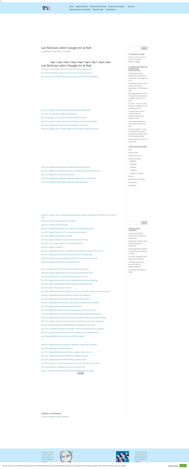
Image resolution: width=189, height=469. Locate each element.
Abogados (133, 161)
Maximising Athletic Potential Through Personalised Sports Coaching (137, 96)
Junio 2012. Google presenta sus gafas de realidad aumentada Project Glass (65, 167)
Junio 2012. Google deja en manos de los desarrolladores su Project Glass (65, 125)
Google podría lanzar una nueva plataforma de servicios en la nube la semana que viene (69, 258)
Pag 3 (66, 62)
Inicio (71, 7)
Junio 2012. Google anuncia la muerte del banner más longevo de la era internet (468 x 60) (70, 332)
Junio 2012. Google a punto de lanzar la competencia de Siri (60, 262)
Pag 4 (73, 62)
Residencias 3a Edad (136, 173)
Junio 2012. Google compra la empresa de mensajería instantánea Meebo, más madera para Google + (74, 317)
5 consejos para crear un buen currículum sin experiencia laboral (136, 113)
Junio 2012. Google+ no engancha (52, 247)
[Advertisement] (94, 26)
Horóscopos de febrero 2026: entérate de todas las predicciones (137, 85)
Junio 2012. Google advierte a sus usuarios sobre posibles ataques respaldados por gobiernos (71, 314)
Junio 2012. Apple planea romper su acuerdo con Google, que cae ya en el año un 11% (68, 310)
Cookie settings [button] (173, 466)
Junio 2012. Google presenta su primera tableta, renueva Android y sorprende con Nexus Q (70, 129)
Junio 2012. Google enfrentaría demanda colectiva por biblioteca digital (63, 359)
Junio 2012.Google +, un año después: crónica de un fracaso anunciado (64, 118)
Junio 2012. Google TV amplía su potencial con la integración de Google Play (65, 110)
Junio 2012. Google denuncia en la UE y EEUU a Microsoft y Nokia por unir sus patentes (69, 345)
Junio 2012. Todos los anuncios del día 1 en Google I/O (58, 221)
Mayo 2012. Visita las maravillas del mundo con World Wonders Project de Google (67, 371)
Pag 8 (101, 62)
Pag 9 (108, 62)
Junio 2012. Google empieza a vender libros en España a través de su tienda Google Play (69, 280)
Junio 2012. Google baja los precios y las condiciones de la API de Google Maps (66, 254)
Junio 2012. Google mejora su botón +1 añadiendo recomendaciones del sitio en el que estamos (72, 251)
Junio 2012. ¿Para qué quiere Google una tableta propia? (59, 114)
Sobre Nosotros (82, 7)
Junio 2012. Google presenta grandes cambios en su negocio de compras (64, 356)
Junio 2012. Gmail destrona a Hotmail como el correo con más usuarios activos (66, 73)
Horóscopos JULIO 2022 (136, 139)
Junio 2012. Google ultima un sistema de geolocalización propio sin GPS (64, 276)
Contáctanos (110, 10)
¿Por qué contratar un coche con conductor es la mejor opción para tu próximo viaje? (137, 131)
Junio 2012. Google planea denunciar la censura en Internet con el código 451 (66, 295)
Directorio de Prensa (98, 7)
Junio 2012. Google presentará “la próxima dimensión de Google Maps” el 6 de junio (68, 325)
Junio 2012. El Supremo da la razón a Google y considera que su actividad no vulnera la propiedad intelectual (75, 291)
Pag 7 (94, 62)
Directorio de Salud (116, 7)
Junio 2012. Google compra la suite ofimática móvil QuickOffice (61, 306)
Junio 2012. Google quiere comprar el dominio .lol (57, 348)
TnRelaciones (47, 51)
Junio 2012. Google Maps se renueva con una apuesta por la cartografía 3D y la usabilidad (70, 302)
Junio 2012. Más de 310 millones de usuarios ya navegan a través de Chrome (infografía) (69, 77)
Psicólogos (133, 164)
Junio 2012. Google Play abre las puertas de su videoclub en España (62, 336)
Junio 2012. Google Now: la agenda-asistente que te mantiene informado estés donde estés (70, 171)
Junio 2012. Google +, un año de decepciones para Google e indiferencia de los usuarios (69, 121)
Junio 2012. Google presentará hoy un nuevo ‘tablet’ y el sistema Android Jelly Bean (67, 228)
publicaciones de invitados (79, 10)
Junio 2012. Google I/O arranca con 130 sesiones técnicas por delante (63, 232)
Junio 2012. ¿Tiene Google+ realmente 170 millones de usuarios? (62, 243)
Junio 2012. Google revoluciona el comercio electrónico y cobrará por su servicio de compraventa (72, 321)
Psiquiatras (133, 170)
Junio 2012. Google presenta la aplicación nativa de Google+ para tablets (64, 182)
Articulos (131, 7)
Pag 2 (59, 62)
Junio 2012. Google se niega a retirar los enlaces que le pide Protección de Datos (67, 273)
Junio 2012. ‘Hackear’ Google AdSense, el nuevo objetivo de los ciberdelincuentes (67, 284)
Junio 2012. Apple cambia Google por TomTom (56, 288)
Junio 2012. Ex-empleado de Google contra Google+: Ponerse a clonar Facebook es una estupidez (72, 329)
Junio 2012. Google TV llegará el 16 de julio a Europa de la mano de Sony (64, 240)
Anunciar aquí (97, 10)
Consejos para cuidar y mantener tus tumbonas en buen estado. (137, 75)
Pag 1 (52, 62)
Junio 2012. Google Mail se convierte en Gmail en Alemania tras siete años (65, 269)
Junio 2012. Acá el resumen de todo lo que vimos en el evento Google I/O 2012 (66, 69)
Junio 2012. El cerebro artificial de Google (54, 225)
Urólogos (133, 167)
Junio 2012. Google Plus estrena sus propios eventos (58, 174)
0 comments (66, 51)
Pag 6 (87, 62)
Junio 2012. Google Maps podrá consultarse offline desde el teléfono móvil (65, 299)
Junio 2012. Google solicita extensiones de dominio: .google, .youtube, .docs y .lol (67, 352)
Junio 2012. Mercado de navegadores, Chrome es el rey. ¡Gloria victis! (63, 367)
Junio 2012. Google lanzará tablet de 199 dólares (56, 236)
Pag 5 (80, 62)
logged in (53, 417)
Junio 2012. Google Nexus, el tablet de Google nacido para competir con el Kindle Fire (68, 178)
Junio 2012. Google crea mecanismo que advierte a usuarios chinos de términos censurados (70, 363)
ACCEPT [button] (183, 465)
